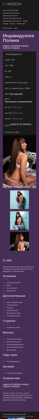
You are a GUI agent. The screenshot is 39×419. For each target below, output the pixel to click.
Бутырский (16, 94)
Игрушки (10, 308)
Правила (6, 416)
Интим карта (21, 24)
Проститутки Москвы (10, 10)
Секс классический (13, 282)
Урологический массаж (15, 347)
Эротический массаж (14, 342)
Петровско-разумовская (18, 101)
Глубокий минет (12, 305)
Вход (15, 28)
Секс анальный (12, 288)
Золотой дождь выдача (15, 373)
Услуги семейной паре (14, 302)
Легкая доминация (13, 361)
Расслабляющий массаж (15, 344)
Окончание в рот (12, 310)
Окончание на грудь (13, 313)
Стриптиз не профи (13, 327)
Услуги (12, 24)
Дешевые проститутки (11, 13)
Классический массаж (14, 339)
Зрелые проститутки (10, 16)
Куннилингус (11, 291)
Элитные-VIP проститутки (12, 18)
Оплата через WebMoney (18, 416)
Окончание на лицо (13, 316)
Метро (25, 21)
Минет (9, 285)
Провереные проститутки (12, 21)
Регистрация (7, 28)
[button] (5, 161)
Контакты (31, 416)
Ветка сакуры (11, 350)
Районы (5, 24)
